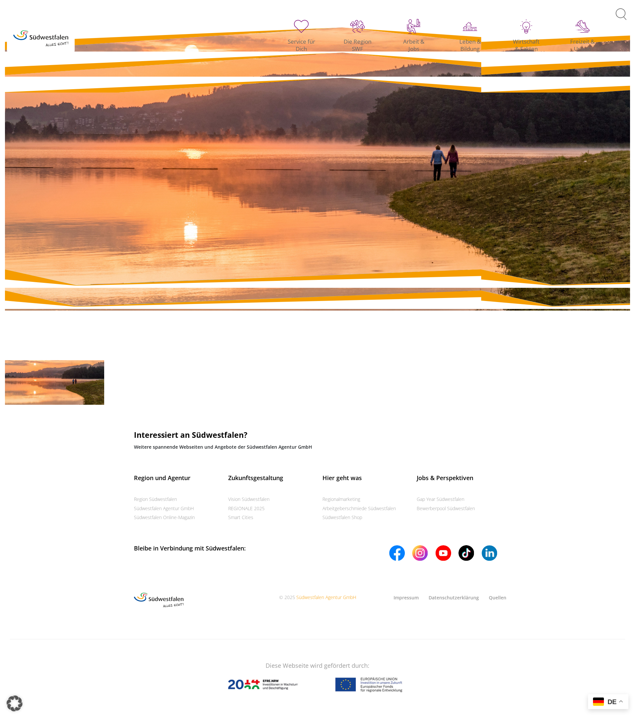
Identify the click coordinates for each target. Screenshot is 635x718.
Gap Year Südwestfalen (440, 499)
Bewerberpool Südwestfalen (446, 508)
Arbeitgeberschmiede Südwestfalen (359, 508)
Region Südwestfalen (155, 499)
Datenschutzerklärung (454, 597)
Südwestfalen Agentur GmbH (164, 508)
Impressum (406, 597)
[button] (14, 703)
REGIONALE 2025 (246, 508)
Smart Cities (240, 517)
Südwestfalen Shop (342, 517)
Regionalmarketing (341, 499)
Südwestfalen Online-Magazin (164, 517)
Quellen (497, 597)
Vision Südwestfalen (249, 499)
